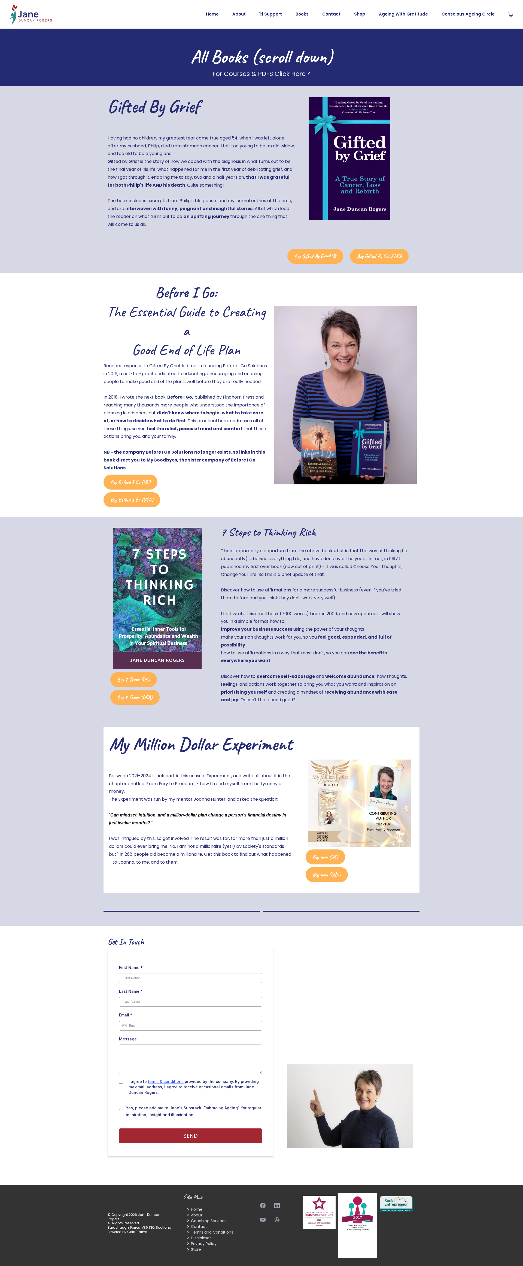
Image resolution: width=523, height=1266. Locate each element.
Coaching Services (208, 1221)
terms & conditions (166, 1081)
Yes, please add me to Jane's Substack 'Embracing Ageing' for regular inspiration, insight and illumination (193, 1111)
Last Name (131, 991)
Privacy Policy (204, 1243)
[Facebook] (263, 1205)
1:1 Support (270, 14)
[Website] (277, 1220)
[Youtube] (263, 1220)
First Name (131, 967)
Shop (359, 14)
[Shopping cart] (510, 14)
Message (128, 1039)
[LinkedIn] (277, 1205)
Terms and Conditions (212, 1232)
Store (196, 1249)
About (239, 14)
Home (212, 14)
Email (125, 1015)
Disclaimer (201, 1238)
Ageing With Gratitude (403, 14)
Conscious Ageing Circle (468, 14)
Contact (331, 14)
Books (302, 14)
